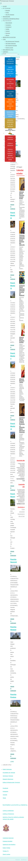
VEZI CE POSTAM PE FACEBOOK (10, 61)
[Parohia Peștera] (15, 706)
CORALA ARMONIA (10, 138)
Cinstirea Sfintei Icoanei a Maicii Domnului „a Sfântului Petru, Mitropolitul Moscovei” (22, 425)
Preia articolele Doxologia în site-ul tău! (21, 512)
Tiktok (4, 798)
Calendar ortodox (20, 172)
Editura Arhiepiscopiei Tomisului (11, 782)
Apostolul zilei (21, 460)
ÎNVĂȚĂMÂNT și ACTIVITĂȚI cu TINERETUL (10, 83)
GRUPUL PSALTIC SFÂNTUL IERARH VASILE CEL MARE (10, 154)
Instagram (5, 791)
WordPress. (24, 859)
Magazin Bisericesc (8, 779)
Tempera (17, 859)
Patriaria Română (7, 841)
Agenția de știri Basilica (9, 844)
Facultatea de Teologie (9, 772)
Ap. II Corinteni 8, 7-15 (21, 479)
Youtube (5, 794)
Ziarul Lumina (6, 854)
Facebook (5, 788)
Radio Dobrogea (7, 769)
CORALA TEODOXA (10, 144)
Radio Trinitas (6, 848)
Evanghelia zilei (21, 485)
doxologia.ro (21, 507)
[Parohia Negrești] (15, 571)
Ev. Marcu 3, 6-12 (21, 503)
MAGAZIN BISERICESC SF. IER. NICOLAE (10, 123)
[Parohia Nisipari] (15, 638)
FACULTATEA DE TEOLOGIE (10, 94)
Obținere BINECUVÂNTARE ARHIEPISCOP (10, 104)
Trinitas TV (6, 851)
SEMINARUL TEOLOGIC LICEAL (10, 114)
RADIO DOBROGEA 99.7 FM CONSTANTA (10, 71)
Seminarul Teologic (8, 776)
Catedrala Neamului (8, 838)
